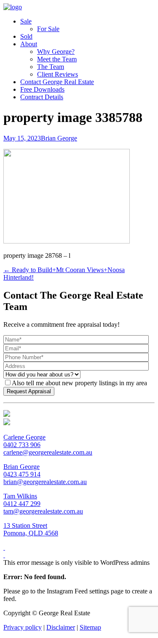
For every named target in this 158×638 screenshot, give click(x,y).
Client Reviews (57, 74)
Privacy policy (22, 627)
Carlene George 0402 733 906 (24, 441)
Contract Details (41, 97)
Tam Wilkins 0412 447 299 (21, 499)
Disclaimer (60, 627)
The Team (50, 66)
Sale (26, 21)
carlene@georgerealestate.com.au (47, 452)
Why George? (56, 51)
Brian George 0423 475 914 (21, 470)
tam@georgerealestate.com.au (43, 511)
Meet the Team (57, 59)
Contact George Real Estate (57, 81)
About (28, 44)
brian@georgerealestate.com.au (45, 481)
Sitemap (90, 627)
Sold (26, 36)
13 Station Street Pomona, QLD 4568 (30, 529)
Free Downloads (42, 89)
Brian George (59, 138)
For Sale (48, 28)
